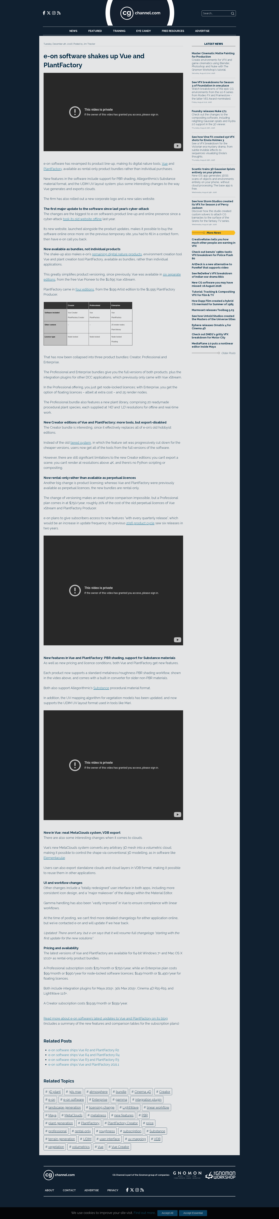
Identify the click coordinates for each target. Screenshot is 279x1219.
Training (119, 30)
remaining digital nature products (117, 254)
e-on (51, 1099)
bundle (121, 1092)
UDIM (87, 1139)
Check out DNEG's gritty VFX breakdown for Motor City (210, 336)
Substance (101, 688)
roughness (107, 1131)
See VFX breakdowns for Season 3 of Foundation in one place (213, 84)
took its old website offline (82, 219)
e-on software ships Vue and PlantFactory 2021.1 (83, 1064)
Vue (165, 163)
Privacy (112, 1190)
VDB (157, 1139)
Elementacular (54, 858)
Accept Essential (193, 1213)
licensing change (102, 1107)
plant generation (60, 1123)
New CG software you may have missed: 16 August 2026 (212, 284)
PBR (145, 1115)
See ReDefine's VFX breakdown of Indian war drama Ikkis (212, 275)
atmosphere (99, 1092)
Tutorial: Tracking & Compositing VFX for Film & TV (213, 293)
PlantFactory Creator (123, 1123)
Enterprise (99, 1099)
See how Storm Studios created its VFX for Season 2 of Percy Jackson (212, 204)
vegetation (56, 1147)
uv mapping (137, 1139)
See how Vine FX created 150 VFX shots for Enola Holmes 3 (213, 138)
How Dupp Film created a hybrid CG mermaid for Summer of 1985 (213, 302)
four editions (85, 289)
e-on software (73, 1099)
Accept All (167, 1213)
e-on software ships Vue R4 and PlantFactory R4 (84, 1055)
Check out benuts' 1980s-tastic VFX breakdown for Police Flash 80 (212, 255)
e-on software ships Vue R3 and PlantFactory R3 (83, 1060)
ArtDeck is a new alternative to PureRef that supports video (212, 266)
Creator (164, 1092)
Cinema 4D (143, 1092)
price (150, 1123)
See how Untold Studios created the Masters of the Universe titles (213, 317)
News (73, 30)
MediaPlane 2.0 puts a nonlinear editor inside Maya (212, 345)
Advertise (202, 30)
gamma (121, 1099)
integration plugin (148, 1099)
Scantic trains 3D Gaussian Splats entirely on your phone (213, 170)
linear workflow (158, 1107)
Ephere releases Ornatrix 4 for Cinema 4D (211, 327)
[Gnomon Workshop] (220, 1175)
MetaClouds (73, 1115)
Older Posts (228, 353)
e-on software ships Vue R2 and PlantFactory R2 (83, 1050)
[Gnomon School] (187, 1175)
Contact (69, 1190)
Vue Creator (120, 1147)
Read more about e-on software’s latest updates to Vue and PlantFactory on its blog (106, 1018)
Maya (52, 1115)
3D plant (54, 1092)
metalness (98, 1115)
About (49, 1190)
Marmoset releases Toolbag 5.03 (213, 310)
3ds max (75, 1092)
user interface (110, 1139)
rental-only (83, 1131)
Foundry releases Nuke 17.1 (209, 111)
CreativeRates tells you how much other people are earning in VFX (213, 242)
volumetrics (81, 1147)
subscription (132, 1131)
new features (124, 1115)
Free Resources (173, 30)
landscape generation (64, 1107)
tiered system (80, 442)
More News (213, 232)
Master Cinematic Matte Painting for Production (213, 55)
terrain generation (61, 1139)
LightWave (131, 1107)
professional (57, 1131)
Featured (95, 30)
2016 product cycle (140, 523)
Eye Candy (143, 30)
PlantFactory (53, 169)
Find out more (144, 1213)
